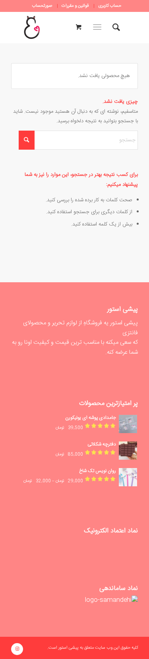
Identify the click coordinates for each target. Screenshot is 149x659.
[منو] (98, 27)
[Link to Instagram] (17, 649)
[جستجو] (116, 27)
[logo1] (32, 27)
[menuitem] (109, 6)
